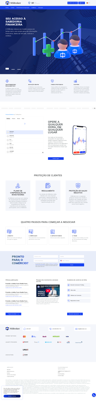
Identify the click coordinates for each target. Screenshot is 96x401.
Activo (7, 7)
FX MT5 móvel (61, 374)
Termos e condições (54, 263)
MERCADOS (10, 367)
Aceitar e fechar (12, 396)
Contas (12, 7)
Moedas (8, 369)
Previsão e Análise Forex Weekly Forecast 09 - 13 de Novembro (17, 301)
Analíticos (33, 7)
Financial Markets (13, 114)
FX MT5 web (61, 375)
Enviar (71, 264)
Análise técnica (9, 287)
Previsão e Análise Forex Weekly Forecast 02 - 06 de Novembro (17, 292)
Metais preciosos (10, 371)
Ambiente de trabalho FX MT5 (64, 372)
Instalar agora (56, 158)
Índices (8, 373)
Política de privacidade (40, 264)
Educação (40, 7)
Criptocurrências (10, 376)
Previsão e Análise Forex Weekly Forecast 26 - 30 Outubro (17, 283)
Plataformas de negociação (22, 7)
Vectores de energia (11, 374)
